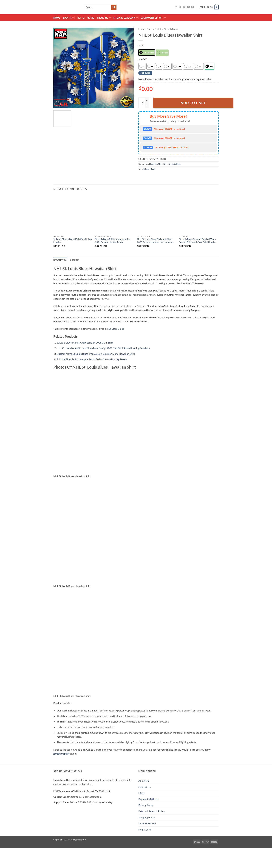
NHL (159, 29)
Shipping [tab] (74, 260)
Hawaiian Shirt (155, 164)
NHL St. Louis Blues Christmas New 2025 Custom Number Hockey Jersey (155, 240)
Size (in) (142, 59)
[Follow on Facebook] (176, 7)
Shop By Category (124, 17)
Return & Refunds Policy (151, 811)
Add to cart (193, 103)
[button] (209, 7)
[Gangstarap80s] (66, 7)
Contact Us (144, 786)
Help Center (145, 829)
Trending (102, 17)
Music (80, 17)
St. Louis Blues (148, 169)
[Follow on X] (180, 7)
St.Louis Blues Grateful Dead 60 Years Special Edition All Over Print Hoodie (197, 240)
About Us (143, 780)
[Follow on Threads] (184, 7)
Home (56, 17)
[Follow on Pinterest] (188, 7)
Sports (67, 17)
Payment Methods (148, 799)
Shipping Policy (146, 817)
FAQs (141, 792)
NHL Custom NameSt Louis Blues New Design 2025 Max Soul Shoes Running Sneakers (103, 348)
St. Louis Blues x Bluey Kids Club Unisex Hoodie (72, 240)
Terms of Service (147, 823)
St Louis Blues (171, 29)
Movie (90, 17)
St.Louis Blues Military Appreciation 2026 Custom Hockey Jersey (112, 240)
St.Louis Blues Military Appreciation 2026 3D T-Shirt (85, 342)
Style (141, 45)
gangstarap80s (61, 753)
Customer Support (152, 17)
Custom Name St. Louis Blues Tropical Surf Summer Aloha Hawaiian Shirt (96, 353)
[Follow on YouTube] (192, 7)
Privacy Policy (145, 805)
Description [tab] (60, 260)
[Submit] (113, 7)
